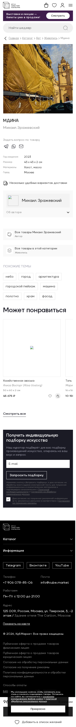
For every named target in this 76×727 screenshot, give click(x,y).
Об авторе (14, 215)
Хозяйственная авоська (18, 384)
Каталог (27, 38)
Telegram (13, 569)
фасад (47, 299)
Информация (13, 554)
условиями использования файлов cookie (31, 697)
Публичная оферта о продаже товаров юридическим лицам (31, 672)
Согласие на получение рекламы (26, 685)
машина (49, 290)
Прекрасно (36, 709)
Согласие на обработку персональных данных (35, 679)
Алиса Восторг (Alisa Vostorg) (22, 388)
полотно (12, 299)
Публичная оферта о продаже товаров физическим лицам (31, 663)
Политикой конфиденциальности (27, 493)
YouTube (12, 578)
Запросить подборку (26, 478)
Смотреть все (14, 417)
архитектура (49, 280)
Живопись (50, 38)
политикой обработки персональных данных (32, 700)
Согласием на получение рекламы (46, 506)
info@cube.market (55, 596)
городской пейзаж (20, 290)
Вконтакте (38, 569)
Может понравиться (34, 313)
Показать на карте (16, 641)
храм (30, 299)
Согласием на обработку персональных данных (31, 496)
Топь (68, 384)
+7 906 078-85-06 (18, 596)
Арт (38, 38)
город (26, 280)
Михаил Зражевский (21, 128)
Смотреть (58, 15)
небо (10, 280)
